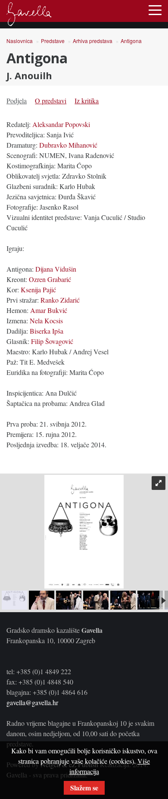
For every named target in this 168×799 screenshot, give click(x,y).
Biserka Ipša (46, 330)
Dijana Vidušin (55, 268)
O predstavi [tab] (50, 100)
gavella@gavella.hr (32, 702)
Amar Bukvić (48, 310)
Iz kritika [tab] (87, 100)
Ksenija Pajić (38, 289)
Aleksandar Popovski (61, 124)
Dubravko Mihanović (68, 144)
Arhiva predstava (92, 40)
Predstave (53, 40)
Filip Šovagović (52, 341)
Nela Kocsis (46, 320)
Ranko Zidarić (60, 299)
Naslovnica (19, 40)
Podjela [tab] (16, 100)
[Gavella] (29, 14)
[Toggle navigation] (155, 9)
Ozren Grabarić (50, 279)
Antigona (131, 40)
